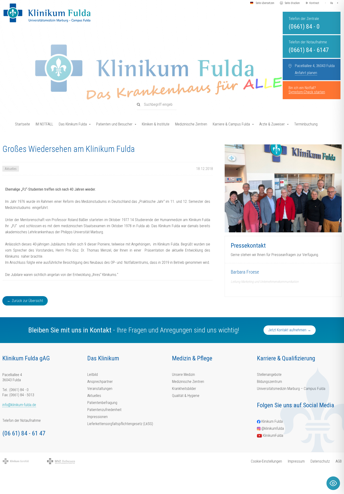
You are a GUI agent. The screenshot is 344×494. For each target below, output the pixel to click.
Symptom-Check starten (307, 92)
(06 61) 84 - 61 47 (23, 433)
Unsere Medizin (183, 374)
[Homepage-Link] (47, 13)
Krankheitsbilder (184, 388)
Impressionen (97, 417)
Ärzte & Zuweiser (272, 124)
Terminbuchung (306, 124)
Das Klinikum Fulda (73, 124)
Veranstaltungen (99, 388)
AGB (339, 461)
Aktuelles (94, 395)
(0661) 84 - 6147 (309, 50)
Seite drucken (292, 3)
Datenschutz (320, 461)
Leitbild (92, 374)
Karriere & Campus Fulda (231, 124)
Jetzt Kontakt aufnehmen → (289, 330)
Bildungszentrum (269, 381)
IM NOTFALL (44, 124)
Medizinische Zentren (191, 124)
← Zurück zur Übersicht (25, 300)
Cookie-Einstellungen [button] (266, 461)
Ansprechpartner (100, 381)
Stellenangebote (269, 374)
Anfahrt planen (306, 73)
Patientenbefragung (102, 402)
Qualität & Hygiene (185, 395)
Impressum (296, 461)
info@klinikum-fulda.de (19, 405)
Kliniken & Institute (155, 124)
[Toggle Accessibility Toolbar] (333, 483)
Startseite (22, 124)
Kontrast (314, 3)
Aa (331, 3)
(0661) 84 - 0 (304, 26)
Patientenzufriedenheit (104, 409)
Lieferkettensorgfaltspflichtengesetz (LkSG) (120, 424)
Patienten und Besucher (114, 124)
